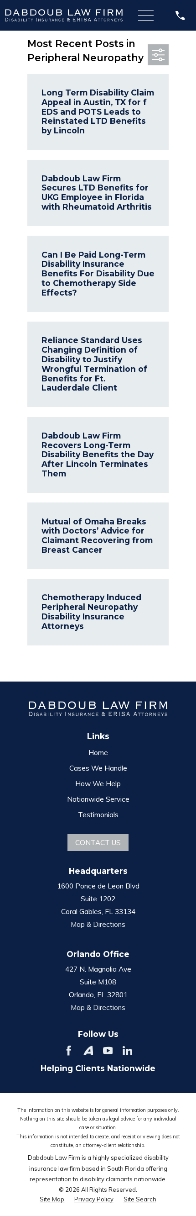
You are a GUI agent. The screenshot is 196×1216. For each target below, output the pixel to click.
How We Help (98, 783)
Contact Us (98, 842)
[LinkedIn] (128, 1051)
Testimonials (98, 814)
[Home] (64, 15)
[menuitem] (52, 1199)
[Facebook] (69, 1051)
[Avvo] (88, 1051)
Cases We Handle (98, 767)
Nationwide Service (98, 799)
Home (98, 752)
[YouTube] (108, 1051)
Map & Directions (98, 924)
